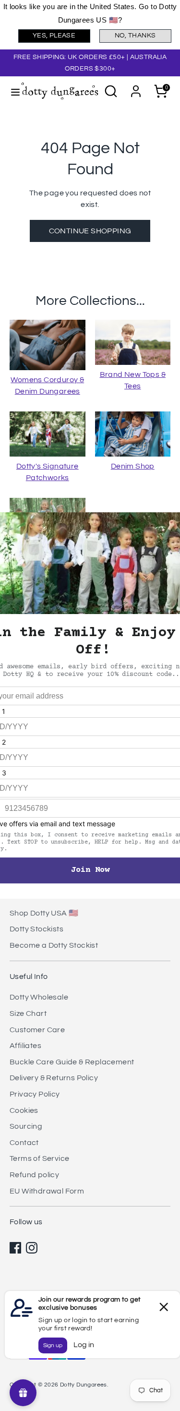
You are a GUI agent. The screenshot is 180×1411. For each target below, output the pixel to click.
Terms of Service (39, 1158)
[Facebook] (15, 1248)
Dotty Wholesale (39, 997)
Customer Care (37, 1030)
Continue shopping (90, 231)
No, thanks (135, 35)
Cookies (24, 1110)
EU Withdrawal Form (47, 1191)
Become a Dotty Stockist (54, 945)
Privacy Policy (35, 1094)
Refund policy (34, 1175)
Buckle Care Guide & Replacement (72, 1062)
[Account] (135, 87)
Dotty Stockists (36, 929)
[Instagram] (31, 1248)
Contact (24, 1142)
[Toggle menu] (11, 91)
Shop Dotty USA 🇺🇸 (44, 913)
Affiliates (25, 1045)
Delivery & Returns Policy (54, 1078)
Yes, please (54, 35)
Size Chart (28, 1013)
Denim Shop (133, 466)
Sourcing (26, 1126)
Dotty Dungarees (83, 1385)
